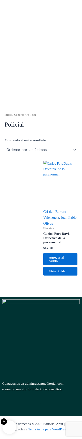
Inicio (8, 114)
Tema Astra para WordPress (47, 429)
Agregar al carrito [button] (56, 259)
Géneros (19, 114)
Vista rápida (57, 271)
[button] (41, 92)
